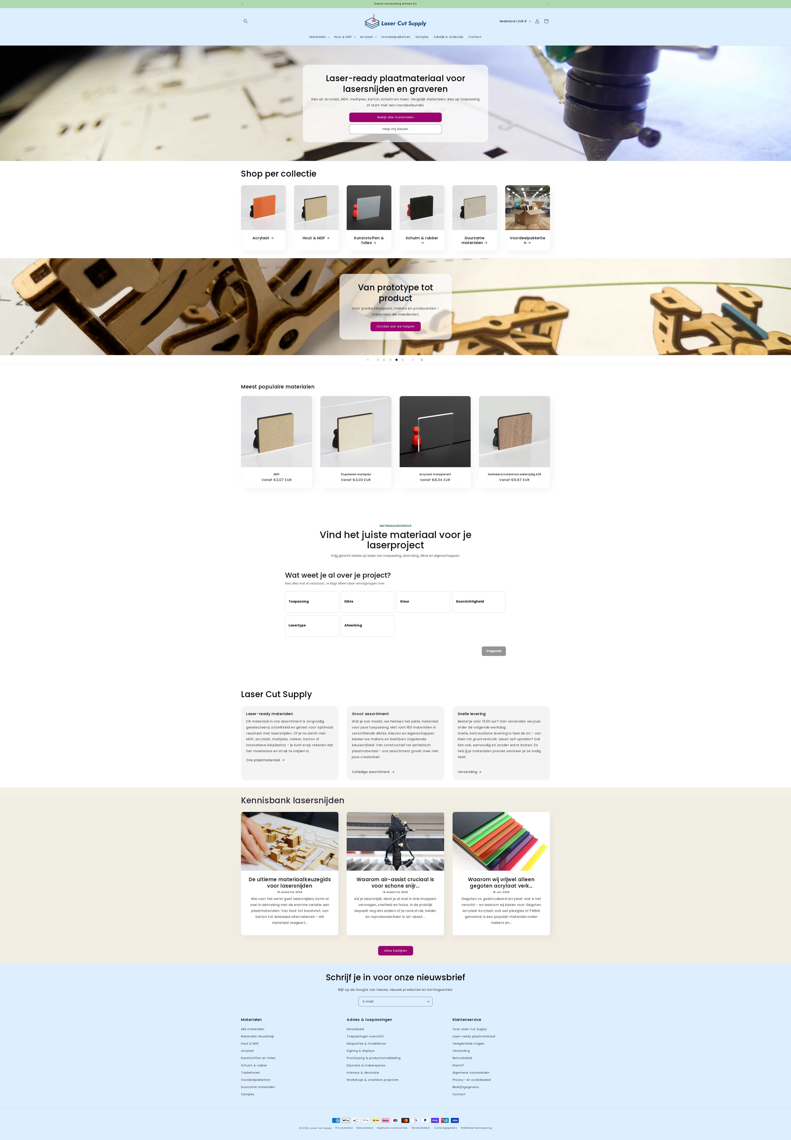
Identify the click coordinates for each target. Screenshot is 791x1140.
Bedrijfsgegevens (466, 1087)
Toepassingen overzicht (365, 1036)
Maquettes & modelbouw (366, 1043)
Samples (247, 1094)
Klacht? (458, 1065)
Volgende (494, 651)
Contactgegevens (445, 1127)
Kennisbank (355, 1029)
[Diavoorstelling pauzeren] (423, 359)
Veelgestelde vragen (468, 1043)
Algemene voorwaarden (471, 1073)
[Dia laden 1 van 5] (378, 360)
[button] (245, 21)
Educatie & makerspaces (366, 1065)
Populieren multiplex (356, 474)
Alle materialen (252, 1029)
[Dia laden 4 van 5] (396, 360)
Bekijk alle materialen (395, 117)
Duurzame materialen (473, 240)
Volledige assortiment (371, 771)
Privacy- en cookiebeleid (472, 1080)
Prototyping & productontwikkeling (373, 1058)
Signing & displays (360, 1051)
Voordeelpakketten (527, 240)
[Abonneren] (427, 1001)
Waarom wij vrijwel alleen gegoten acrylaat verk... (501, 882)
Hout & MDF (313, 238)
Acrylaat (261, 238)
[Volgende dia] (412, 359)
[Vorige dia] (367, 359)
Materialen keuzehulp (257, 1036)
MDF (277, 474)
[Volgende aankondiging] (548, 4)
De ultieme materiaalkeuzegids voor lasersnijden (290, 882)
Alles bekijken (395, 950)
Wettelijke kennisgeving (476, 1127)
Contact (459, 1094)
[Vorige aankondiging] (242, 4)
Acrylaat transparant (435, 474)
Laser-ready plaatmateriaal (474, 1036)
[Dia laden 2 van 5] (384, 360)
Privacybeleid (344, 1127)
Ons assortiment (395, 332)
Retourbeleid (462, 1058)
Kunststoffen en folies (258, 1058)
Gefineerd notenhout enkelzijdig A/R (514, 474)
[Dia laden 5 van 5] (403, 360)
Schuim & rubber (421, 238)
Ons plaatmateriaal (263, 760)
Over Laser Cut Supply (470, 1029)
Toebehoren (250, 1073)
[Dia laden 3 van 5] (390, 360)
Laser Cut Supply (320, 1128)
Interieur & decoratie (363, 1073)
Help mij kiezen (395, 129)
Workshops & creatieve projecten (373, 1080)
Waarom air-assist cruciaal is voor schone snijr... (395, 882)
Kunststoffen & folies (369, 240)
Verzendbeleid (420, 1127)
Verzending (467, 771)
